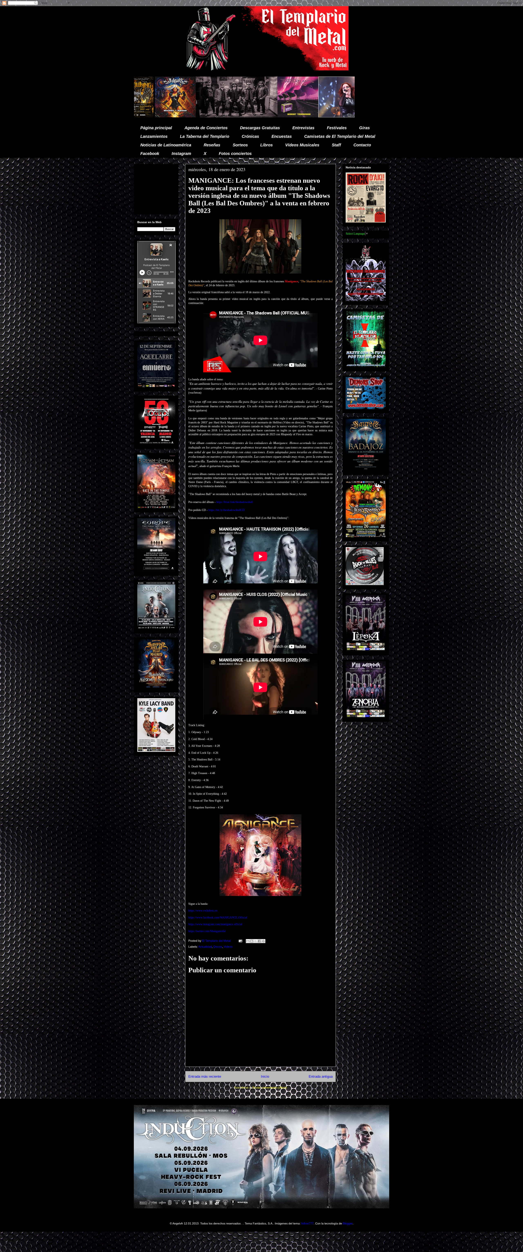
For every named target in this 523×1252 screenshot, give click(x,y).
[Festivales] (199, 116)
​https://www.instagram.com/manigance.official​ (215, 924)
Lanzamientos (154, 136)
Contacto (362, 145)
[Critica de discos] (298, 116)
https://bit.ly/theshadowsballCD (226, 510)
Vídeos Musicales (302, 145)
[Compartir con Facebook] (259, 941)
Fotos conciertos (235, 153)
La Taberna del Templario (204, 136)
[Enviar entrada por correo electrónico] (240, 940)
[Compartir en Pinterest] (263, 941)
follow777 (307, 1223)
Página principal (156, 128)
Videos (228, 946)
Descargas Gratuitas (260, 128)
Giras (364, 128)
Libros (266, 145)
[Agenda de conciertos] (228, 116)
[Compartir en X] (256, 941)
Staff (336, 145)
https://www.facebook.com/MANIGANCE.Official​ (217, 917)
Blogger (348, 1223)
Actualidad (205, 946)
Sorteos (240, 145)
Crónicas (250, 136)
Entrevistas (303, 128)
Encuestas (282, 136)
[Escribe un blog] (252, 941)
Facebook (149, 153)
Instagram (181, 153)
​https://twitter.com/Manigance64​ (207, 931)
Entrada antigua (321, 1076)
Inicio (265, 1076)
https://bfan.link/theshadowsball (234, 502)
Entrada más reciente (204, 1076)
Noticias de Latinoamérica (165, 145)
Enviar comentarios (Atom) (270, 1087)
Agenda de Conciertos (206, 128)
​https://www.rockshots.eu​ (202, 910)
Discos (217, 946)
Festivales (337, 128)
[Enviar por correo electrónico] (248, 941)
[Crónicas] (153, 116)
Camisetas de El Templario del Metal (339, 136)
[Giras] (259, 116)
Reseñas (212, 145)
